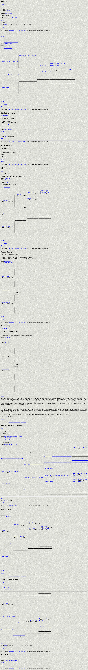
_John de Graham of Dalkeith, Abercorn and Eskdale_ (58, 462)
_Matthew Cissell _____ (44, 618)
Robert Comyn (5, 369)
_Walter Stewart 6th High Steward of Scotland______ (58, 475)
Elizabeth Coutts (8, 43)
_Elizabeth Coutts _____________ (9, 87)
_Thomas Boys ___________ (7, 200)
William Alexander (8, 48)
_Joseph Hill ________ (7, 530)
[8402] (5, 328)
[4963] (2, 428)
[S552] (5, 24)
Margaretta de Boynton (10, 179)
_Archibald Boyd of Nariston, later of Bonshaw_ (62, 69)
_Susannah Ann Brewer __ (31, 626)
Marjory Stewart (8, 437)
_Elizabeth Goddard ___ (44, 626)
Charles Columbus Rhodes (8, 616)
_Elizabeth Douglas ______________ (28, 67)
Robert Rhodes (7, 587)
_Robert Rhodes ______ (7, 603)
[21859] (2, 4)
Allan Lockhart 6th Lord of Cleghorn (12, 17)
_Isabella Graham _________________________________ (58, 481)
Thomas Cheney (6, 289)
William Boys (7, 187)
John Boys (5, 213)
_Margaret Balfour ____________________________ (62, 65)
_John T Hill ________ (34, 522)
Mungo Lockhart (9, 13)
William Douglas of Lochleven (10, 471)
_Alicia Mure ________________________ (33, 489)
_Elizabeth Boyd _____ (43, 71)
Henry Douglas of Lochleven (10, 444)
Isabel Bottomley (7, 156)
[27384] (2, 582)
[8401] (2, 328)
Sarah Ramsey (8, 516)
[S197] (5, 136)
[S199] (5, 104)
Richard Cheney (7, 261)
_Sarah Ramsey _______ (7, 556)
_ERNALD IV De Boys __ (32, 192)
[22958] (6, 115)
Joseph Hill (6, 515)
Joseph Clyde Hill (7, 543)
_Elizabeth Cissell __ (7, 628)
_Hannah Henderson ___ (46, 528)
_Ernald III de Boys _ (45, 190)
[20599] (2, 36)
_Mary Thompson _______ (44, 620)
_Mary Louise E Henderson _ (20, 536)
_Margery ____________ (32, 198)
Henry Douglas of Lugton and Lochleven (13, 436)
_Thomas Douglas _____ (43, 65)
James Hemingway (9, 124)
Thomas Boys (7, 178)
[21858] (9, 10)
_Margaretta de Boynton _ (7, 226)
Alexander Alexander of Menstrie (10, 74)
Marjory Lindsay (9, 439)
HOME (2, 27)
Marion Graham (8, 45)
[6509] (2, 171)
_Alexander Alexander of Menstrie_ (28, 55)
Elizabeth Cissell (8, 589)
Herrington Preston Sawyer (11, 660)
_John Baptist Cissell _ (31, 620)
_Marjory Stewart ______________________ (12, 483)
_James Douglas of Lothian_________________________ (58, 449)
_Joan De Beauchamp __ (45, 192)
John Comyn (7, 337)
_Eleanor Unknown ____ (7, 302)
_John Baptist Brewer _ (44, 624)
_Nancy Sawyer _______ (34, 528)
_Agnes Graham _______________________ (33, 464)
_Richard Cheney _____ (7, 276)
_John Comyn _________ (7, 355)
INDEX (2, 20)
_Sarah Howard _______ (19, 635)
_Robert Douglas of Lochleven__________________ (62, 63)
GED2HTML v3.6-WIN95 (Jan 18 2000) (17, 30)
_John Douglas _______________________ (33, 451)
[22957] (2, 115)
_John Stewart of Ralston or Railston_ (33, 477)
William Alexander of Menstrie (11, 42)
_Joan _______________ (20, 206)
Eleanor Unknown (9, 262)
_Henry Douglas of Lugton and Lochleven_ (12, 458)
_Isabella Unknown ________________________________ (58, 468)
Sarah (6, 182)
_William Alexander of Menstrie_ (9, 61)
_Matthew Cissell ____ (19, 622)
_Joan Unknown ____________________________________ (58, 455)
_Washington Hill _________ (20, 524)
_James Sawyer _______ (46, 526)
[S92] (5, 645)
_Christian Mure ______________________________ (62, 71)
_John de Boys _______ (20, 194)
